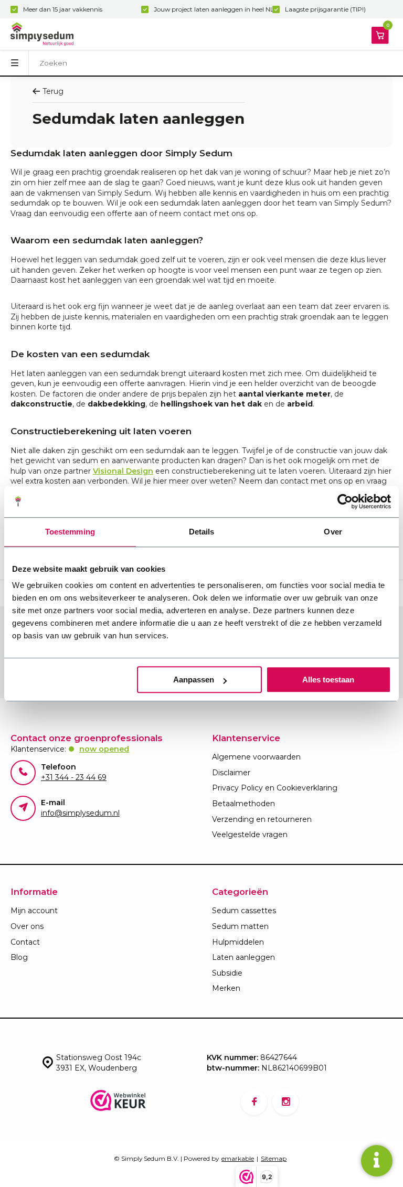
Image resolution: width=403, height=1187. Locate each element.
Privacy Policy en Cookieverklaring (274, 788)
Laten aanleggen (243, 957)
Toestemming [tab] (70, 531)
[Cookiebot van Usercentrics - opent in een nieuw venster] (345, 501)
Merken (226, 988)
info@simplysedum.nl (80, 813)
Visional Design (123, 471)
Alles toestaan (328, 679)
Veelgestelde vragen (250, 834)
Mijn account (34, 910)
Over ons (27, 926)
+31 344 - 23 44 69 (74, 777)
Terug (53, 91)
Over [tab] (333, 531)
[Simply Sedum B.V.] (41, 34)
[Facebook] (254, 1102)
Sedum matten (240, 926)
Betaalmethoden (243, 803)
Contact (25, 942)
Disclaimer (231, 772)
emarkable (237, 1158)
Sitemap (274, 1158)
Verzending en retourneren (262, 819)
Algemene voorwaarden (256, 757)
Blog (19, 957)
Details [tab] (202, 531)
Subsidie (227, 973)
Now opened (104, 749)
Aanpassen (193, 679)
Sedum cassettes (244, 910)
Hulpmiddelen (238, 942)
